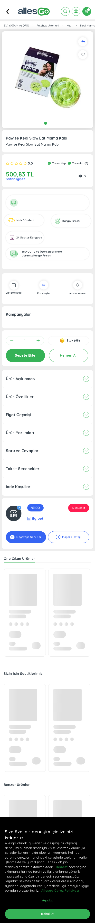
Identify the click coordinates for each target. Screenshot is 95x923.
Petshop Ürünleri (48, 25)
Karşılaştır (43, 293)
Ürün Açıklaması (21, 378)
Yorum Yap (58, 163)
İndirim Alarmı (77, 293)
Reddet (62, 867)
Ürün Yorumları (20, 432)
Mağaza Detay (71, 537)
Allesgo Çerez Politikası (60, 890)
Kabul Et (47, 914)
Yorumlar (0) (79, 163)
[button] (47, 76)
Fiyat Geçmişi (18, 414)
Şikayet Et (78, 508)
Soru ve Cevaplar (22, 450)
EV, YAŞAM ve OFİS (16, 25)
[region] (47, 870)
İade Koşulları (18, 486)
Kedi (69, 25)
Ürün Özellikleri (20, 396)
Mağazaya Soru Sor (28, 537)
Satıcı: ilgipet (15, 179)
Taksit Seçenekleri (23, 468)
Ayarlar (47, 900)
